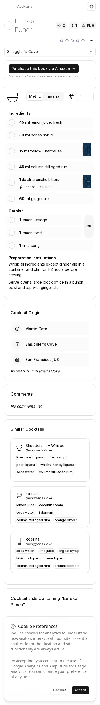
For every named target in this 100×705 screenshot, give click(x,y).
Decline (59, 689)
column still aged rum (56, 472)
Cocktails (24, 6)
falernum (46, 513)
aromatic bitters (67, 566)
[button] (86, 149)
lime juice (23, 457)
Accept (80, 689)
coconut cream (51, 505)
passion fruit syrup (51, 457)
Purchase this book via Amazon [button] (40, 68)
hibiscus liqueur (28, 558)
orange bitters (66, 520)
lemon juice (25, 505)
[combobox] (50, 51)
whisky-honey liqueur (57, 465)
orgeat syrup (69, 551)
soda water (25, 472)
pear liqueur (25, 465)
